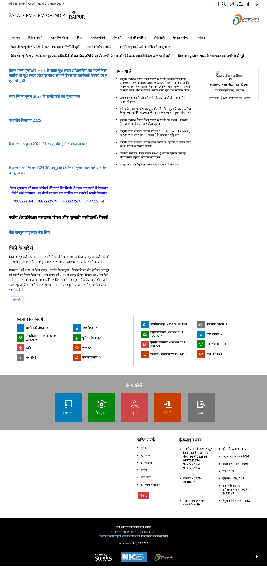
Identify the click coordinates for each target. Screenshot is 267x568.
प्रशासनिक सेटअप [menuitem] (59, 37)
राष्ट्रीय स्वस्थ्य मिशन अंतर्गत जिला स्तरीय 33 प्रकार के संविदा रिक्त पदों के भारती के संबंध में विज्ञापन (155, 203)
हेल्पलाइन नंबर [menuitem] (180, 37)
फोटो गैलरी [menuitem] (159, 37)
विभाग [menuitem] (80, 37)
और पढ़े (17, 373)
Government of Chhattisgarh (46, 4)
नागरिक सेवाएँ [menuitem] (98, 37)
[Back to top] (256, 557)
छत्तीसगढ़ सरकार (16, 4)
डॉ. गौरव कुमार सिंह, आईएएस (238, 156)
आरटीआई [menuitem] (200, 37)
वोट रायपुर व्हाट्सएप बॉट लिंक (29, 305)
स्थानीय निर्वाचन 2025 (25, 179)
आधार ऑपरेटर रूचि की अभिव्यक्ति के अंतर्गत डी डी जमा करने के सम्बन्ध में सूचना (153, 158)
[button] (255, 37)
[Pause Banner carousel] (261, 48)
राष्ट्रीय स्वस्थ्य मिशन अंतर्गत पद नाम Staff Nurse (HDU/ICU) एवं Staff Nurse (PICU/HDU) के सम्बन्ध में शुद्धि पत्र (155, 192)
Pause (105, 293)
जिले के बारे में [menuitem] (35, 37)
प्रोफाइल (215, 156)
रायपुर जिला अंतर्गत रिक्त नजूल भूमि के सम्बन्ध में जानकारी (149, 223)
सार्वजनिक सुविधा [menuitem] (137, 37)
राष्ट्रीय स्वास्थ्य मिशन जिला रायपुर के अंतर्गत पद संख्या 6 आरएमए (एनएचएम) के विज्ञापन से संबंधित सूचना (154, 180)
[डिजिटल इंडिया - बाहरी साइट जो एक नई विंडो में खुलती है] (240, 28)
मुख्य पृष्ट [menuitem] (15, 37)
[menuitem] (215, 4)
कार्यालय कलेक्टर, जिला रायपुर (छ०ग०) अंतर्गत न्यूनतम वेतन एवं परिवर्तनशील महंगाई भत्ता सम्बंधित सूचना (153, 214)
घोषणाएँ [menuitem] (116, 37)
